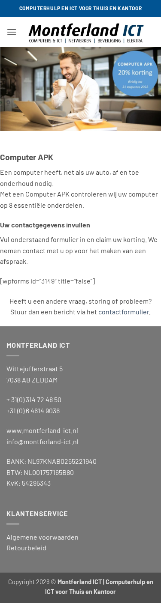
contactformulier (123, 311)
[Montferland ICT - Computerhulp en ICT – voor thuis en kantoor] (85, 32)
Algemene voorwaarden (42, 537)
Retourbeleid (26, 547)
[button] (11, 31)
